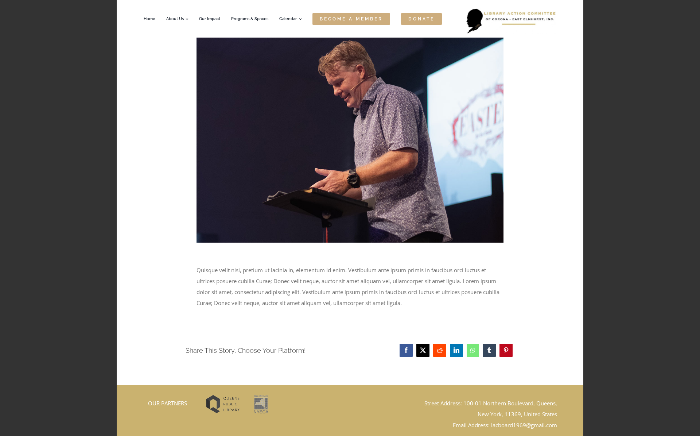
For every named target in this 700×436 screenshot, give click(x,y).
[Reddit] (439, 350)
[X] (423, 350)
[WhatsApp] (473, 350)
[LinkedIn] (456, 350)
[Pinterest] (506, 350)
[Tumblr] (489, 350)
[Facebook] (406, 350)
